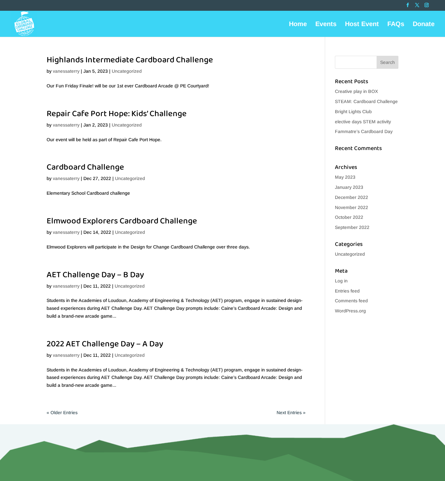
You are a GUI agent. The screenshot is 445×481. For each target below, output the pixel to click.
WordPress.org (350, 310)
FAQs (395, 24)
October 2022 (349, 217)
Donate (424, 24)
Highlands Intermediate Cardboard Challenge (130, 60)
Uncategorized (127, 71)
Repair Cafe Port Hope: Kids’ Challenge (117, 114)
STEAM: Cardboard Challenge (366, 101)
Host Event (362, 24)
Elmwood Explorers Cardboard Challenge (122, 221)
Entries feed (347, 290)
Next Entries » (291, 412)
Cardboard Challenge (85, 167)
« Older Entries (62, 412)
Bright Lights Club (353, 111)
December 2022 (351, 197)
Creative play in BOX (356, 91)
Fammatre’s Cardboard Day (364, 131)
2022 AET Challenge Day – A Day (105, 344)
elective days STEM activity (363, 121)
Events (326, 24)
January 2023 (349, 187)
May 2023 (345, 177)
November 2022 (351, 207)
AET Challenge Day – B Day (95, 275)
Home (298, 24)
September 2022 (352, 227)
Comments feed (351, 300)
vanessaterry (66, 71)
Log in (341, 280)
